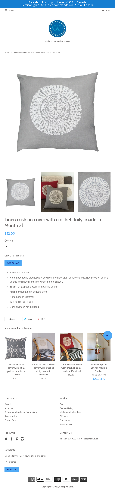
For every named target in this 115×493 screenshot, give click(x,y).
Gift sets (64, 416)
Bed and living (66, 408)
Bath (62, 404)
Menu (11, 10)
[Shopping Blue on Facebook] (11, 439)
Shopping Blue (66, 487)
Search (7, 404)
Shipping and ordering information (20, 412)
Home (6, 52)
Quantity (8, 240)
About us (8, 408)
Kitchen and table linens (71, 412)
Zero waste (65, 420)
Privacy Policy (11, 420)
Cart (108, 10)
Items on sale (66, 424)
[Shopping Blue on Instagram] (22, 439)
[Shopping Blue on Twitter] (6, 439)
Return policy (10, 416)
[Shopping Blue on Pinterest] (17, 439)
